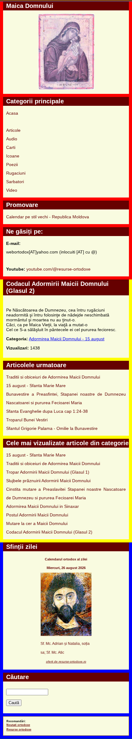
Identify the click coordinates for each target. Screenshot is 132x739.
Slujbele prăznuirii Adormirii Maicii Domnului (48, 480)
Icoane (12, 155)
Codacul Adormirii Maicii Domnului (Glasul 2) (49, 532)
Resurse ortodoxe (18, 729)
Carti (10, 147)
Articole (13, 130)
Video (11, 190)
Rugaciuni (15, 173)
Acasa (12, 113)
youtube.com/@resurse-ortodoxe (58, 269)
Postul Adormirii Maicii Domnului (37, 514)
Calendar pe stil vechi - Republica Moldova (47, 216)
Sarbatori (15, 181)
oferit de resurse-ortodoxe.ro (66, 661)
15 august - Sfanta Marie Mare (36, 385)
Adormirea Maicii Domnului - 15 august (66, 338)
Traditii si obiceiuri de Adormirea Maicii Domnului (53, 377)
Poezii (12, 164)
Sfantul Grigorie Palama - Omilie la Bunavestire (52, 428)
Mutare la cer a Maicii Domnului (37, 523)
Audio (11, 138)
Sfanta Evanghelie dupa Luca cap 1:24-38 (47, 411)
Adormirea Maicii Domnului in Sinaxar (42, 506)
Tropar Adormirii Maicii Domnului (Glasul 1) (47, 472)
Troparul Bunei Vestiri (27, 419)
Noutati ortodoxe (18, 724)
